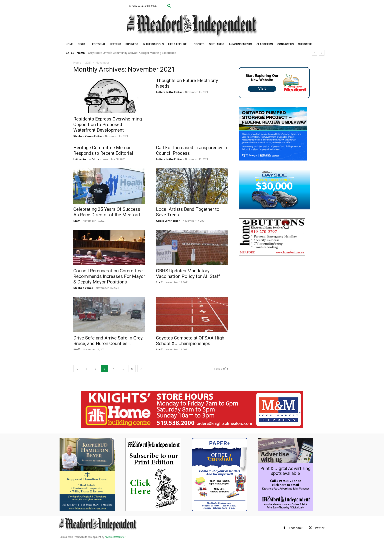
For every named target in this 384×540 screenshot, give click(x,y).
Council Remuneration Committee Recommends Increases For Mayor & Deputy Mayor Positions (109, 276)
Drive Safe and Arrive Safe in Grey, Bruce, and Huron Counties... (108, 340)
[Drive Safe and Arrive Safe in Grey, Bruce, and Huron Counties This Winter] (109, 314)
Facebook (295, 528)
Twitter (319, 528)
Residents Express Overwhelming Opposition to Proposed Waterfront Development (107, 124)
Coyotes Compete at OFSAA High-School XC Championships (191, 340)
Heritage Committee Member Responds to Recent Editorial (103, 150)
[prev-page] (77, 368)
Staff (76, 220)
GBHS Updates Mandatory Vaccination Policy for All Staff (188, 273)
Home (77, 62)
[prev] (314, 53)
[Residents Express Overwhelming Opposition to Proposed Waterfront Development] (109, 95)
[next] (321, 53)
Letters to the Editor (169, 92)
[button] (169, 6)
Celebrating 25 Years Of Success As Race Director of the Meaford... (108, 212)
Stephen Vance (83, 287)
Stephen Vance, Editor (87, 136)
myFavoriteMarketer (115, 536)
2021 (88, 62)
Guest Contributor (168, 220)
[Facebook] (284, 528)
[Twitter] (310, 528)
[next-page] (141, 368)
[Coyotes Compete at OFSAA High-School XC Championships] (192, 314)
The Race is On (101, 52)
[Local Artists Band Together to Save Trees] (192, 186)
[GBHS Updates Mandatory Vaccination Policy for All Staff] (192, 247)
